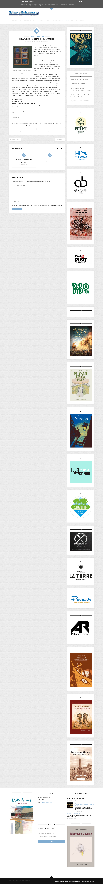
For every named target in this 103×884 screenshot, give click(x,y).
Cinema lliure (86, 803)
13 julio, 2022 (37, 41)
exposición (55, 132)
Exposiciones (27, 20)
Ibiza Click (29, 41)
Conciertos (56, 20)
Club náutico (29, 132)
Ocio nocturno (84, 804)
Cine (21, 20)
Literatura (48, 20)
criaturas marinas (43, 132)
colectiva (36, 132)
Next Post (59, 139)
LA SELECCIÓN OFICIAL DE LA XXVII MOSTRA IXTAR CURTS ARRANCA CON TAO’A (83, 808)
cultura (72, 797)
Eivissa (50, 132)
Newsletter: (40, 828)
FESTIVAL (77, 804)
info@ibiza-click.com (47, 802)
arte (24, 132)
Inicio (8, 20)
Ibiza (60, 132)
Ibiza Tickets (74, 20)
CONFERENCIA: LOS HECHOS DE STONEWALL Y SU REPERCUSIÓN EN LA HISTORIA (23, 161)
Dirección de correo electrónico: (46, 833)
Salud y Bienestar (38, 20)
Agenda (32, 36)
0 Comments (45, 41)
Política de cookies (38, 5)
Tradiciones (77, 805)
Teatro (82, 20)
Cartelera (74, 813)
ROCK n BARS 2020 (50, 160)
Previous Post (15, 139)
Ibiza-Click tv (65, 20)
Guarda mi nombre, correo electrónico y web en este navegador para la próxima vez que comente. (37, 205)
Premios (91, 804)
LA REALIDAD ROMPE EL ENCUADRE (79, 79)
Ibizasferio (15, 20)
